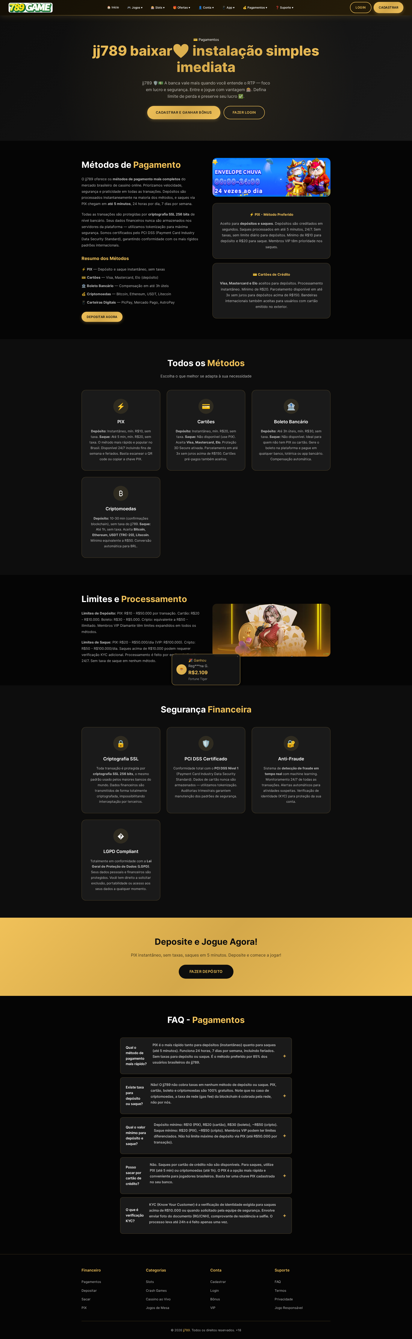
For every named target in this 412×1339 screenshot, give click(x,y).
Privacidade (284, 1299)
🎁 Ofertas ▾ (181, 7)
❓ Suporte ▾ (284, 7)
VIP (212, 1308)
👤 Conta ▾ (206, 7)
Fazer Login (244, 112)
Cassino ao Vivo (158, 1299)
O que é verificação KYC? (201, 1213)
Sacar (86, 1299)
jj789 (186, 1330)
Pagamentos (91, 1282)
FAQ (278, 1282)
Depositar (89, 1291)
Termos (280, 1291)
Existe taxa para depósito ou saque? (201, 1094)
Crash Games (156, 1291)
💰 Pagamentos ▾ (255, 7)
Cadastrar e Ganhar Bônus (184, 112)
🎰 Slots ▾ (158, 7)
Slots (150, 1282)
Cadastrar (388, 7)
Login (361, 7)
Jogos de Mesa (157, 1308)
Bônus (215, 1299)
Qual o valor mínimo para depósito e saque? (201, 1134)
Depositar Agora (102, 317)
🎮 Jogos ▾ (134, 7)
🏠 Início (113, 7)
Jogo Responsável (289, 1308)
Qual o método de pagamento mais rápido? (201, 1054)
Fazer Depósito (206, 971)
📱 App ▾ (228, 7)
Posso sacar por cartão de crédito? (200, 1174)
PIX (84, 1308)
